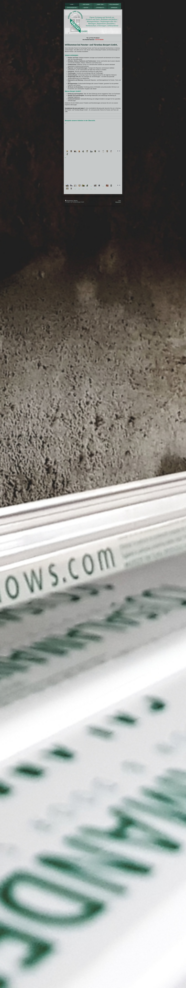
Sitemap (76, 200)
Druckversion (70, 200)
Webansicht (118, 202)
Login (119, 200)
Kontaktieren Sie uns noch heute (74, 108)
